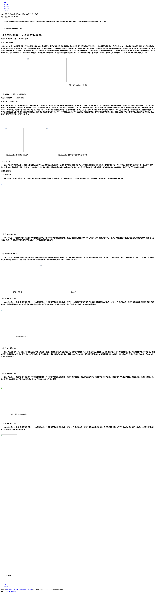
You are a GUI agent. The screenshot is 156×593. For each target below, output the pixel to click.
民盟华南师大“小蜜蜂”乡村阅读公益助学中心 (19, 589)
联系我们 (6, 586)
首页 (5, 584)
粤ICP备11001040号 (11, 591)
